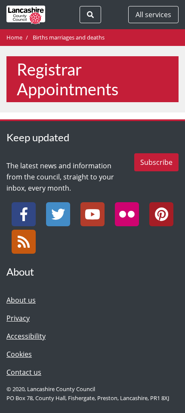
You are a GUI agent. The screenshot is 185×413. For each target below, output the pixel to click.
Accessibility (26, 336)
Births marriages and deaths (69, 37)
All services (153, 14)
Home (14, 37)
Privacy (18, 318)
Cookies (19, 354)
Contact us (23, 372)
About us (21, 300)
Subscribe (156, 162)
